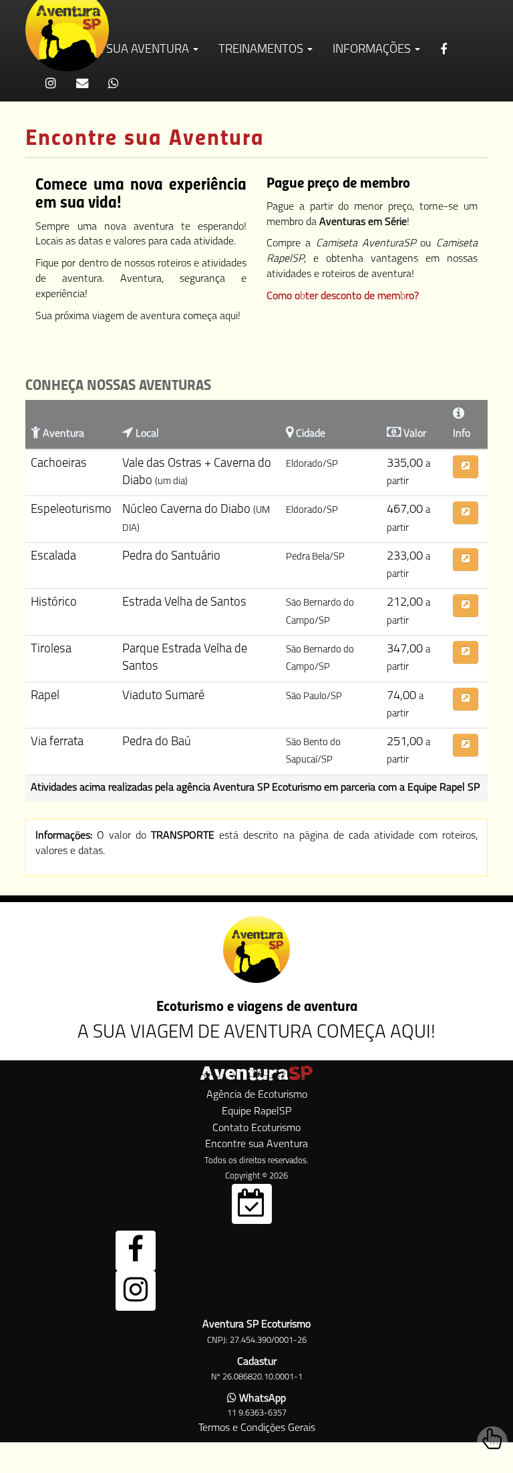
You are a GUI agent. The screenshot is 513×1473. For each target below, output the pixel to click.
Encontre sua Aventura (256, 1144)
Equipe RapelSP (256, 1111)
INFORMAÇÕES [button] (373, 49)
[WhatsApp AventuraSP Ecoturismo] (113, 84)
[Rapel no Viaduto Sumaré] (465, 699)
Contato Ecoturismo (256, 1128)
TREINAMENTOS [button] (262, 49)
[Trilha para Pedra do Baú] (465, 745)
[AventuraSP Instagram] (136, 1291)
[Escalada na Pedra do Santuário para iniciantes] (465, 559)
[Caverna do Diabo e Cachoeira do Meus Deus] (465, 466)
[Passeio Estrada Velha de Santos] (465, 605)
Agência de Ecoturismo (256, 1095)
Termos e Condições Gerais (256, 1428)
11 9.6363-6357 (257, 1413)
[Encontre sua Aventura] (252, 1204)
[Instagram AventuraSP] (50, 84)
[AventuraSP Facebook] (136, 1251)
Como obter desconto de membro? (343, 296)
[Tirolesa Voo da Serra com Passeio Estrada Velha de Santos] (465, 652)
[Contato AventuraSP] (82, 84)
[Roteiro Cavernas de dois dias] (465, 512)
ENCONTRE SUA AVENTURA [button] (118, 49)
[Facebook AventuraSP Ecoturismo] (445, 50)
